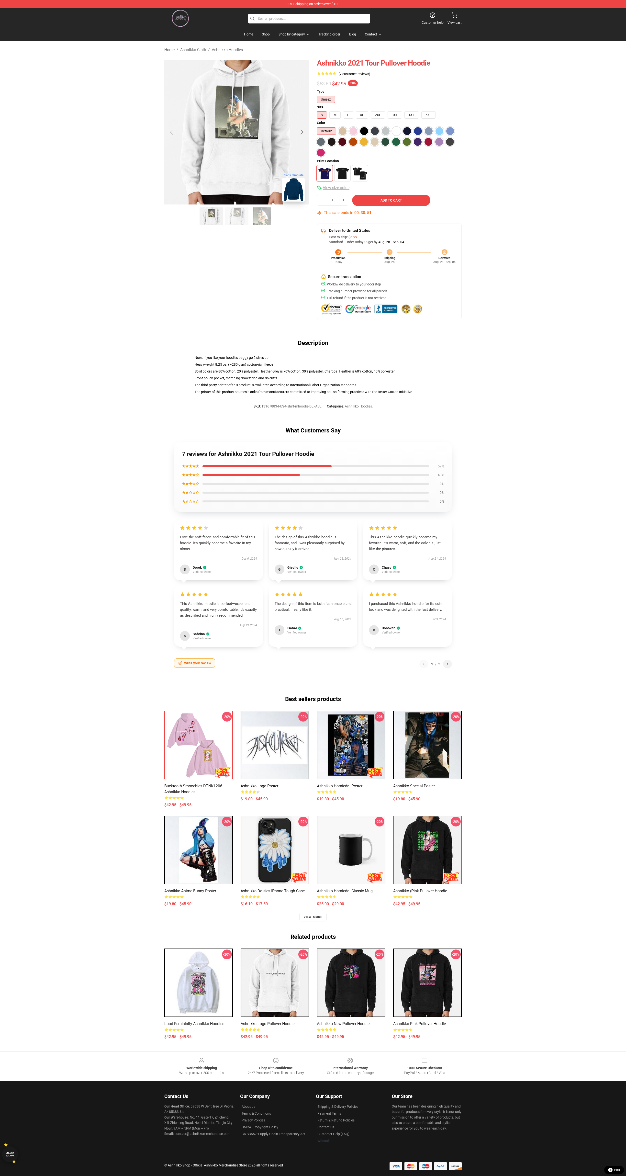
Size (320, 107)
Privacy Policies (253, 1120)
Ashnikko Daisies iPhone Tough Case (273, 891)
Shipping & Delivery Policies (337, 1106)
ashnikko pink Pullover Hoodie (419, 1023)
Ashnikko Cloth (193, 49)
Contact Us (325, 1127)
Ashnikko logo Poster (259, 786)
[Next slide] (301, 132)
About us (248, 1106)
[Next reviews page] (447, 664)
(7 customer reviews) (354, 74)
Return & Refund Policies (336, 1120)
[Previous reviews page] (423, 664)
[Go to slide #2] (236, 216)
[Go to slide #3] (262, 216)
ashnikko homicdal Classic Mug (345, 891)
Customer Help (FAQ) (333, 1134)
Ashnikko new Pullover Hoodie (343, 1023)
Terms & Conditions (256, 1113)
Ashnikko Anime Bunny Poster (190, 891)
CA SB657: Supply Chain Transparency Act (273, 1134)
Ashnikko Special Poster (414, 786)
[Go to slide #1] (211, 216)
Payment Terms (329, 1113)
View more (313, 917)
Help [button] (617, 1170)
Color (321, 123)
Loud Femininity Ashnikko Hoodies (194, 1023)
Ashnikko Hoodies (227, 49)
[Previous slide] (172, 132)
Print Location (328, 161)
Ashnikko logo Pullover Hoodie (267, 1023)
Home (169, 49)
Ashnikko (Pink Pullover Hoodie (420, 891)
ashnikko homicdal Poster (339, 786)
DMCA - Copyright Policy (260, 1127)
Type (320, 91)
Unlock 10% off (10, 1154)
